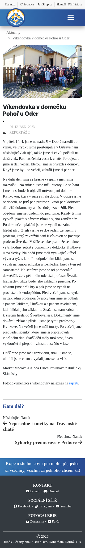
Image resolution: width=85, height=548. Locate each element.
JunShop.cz (45, 4)
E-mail (34, 491)
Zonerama (36, 521)
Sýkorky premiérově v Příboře (46, 442)
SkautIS (61, 4)
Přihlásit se (75, 4)
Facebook (24, 506)
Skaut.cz (10, 4)
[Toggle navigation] (70, 17)
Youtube (65, 506)
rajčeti (73, 383)
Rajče (55, 521)
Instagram (45, 506)
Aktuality (13, 32)
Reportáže (19, 132)
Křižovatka (27, 4)
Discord (53, 491)
